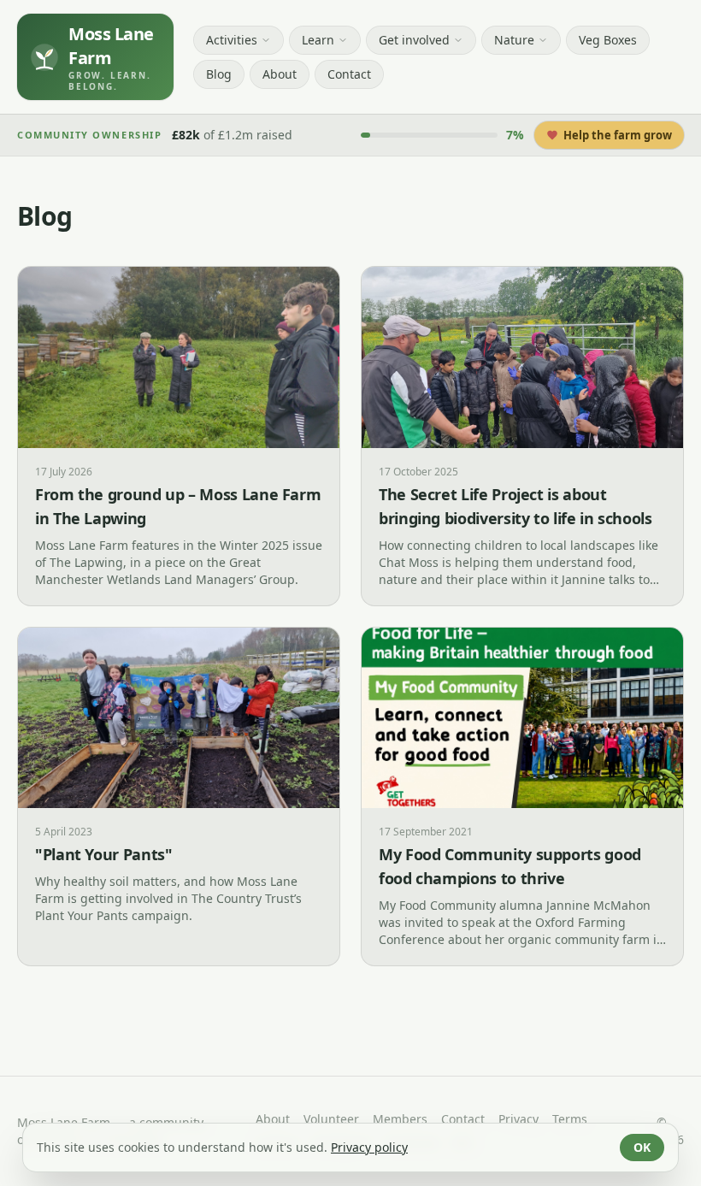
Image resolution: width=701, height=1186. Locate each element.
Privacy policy (369, 1147)
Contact (349, 74)
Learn (318, 40)
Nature (514, 40)
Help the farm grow (617, 135)
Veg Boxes (608, 40)
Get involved (414, 40)
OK (642, 1147)
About (279, 74)
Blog (219, 74)
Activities (231, 40)
